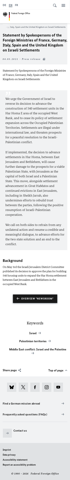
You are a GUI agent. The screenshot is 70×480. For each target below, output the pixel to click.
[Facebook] (36, 387)
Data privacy (9, 454)
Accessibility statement (15, 459)
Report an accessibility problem (19, 464)
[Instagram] (48, 387)
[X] (24, 387)
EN (10, 5)
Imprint (7, 449)
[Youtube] (59, 387)
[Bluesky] (13, 387)
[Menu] (63, 5)
